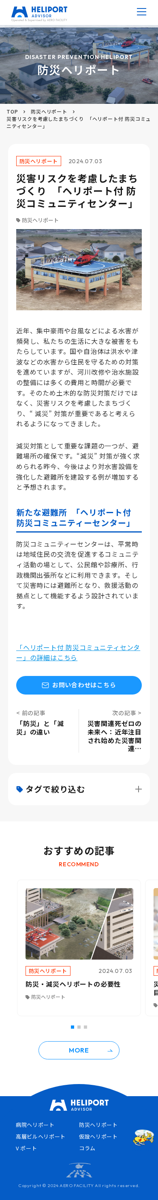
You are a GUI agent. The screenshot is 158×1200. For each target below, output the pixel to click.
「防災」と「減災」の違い (40, 727)
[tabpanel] (79, 948)
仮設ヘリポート (98, 1136)
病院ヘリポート (35, 1124)
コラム (87, 1148)
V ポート (26, 1148)
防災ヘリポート (49, 111)
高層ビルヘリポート (41, 1136)
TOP (12, 111)
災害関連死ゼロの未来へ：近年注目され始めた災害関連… (115, 735)
